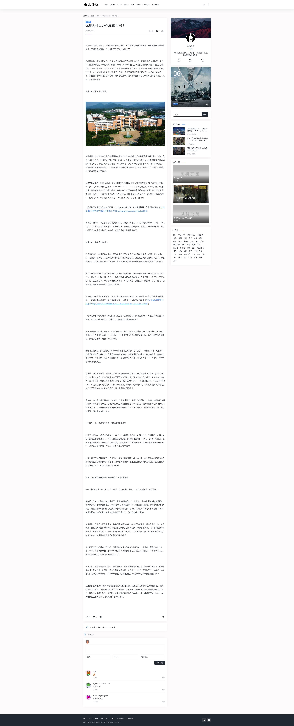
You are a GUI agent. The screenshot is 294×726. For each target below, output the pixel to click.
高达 (175, 260)
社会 (193, 254)
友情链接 (146, 4)
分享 (132, 4)
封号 (180, 241)
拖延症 (175, 248)
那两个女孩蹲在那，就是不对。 (185, 198)
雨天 (185, 257)
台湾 (185, 238)
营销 (204, 254)
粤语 (198, 254)
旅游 (188, 248)
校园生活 (106, 627)
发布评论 (159, 663)
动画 (180, 238)
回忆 (190, 238)
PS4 (174, 235)
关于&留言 (155, 4)
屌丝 (197, 241)
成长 (193, 244)
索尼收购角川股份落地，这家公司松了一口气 (197, 149)
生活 (175, 254)
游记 (185, 251)
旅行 (193, 248)
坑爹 (195, 238)
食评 (195, 257)
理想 (195, 251)
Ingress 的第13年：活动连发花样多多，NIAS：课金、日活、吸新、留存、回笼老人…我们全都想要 (197, 129)
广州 (202, 241)
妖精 (94, 671)
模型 (175, 251)
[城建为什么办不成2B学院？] (125, 124)
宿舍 (99, 627)
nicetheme (117, 722)
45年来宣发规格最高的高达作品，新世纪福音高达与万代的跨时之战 (197, 139)
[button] (162, 617)
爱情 (190, 251)
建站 (138, 4)
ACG (112, 4)
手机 (198, 244)
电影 (180, 254)
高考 (200, 257)
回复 (163, 677)
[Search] (209, 4)
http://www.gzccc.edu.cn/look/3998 (131, 211)
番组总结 (187, 254)
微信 (183, 244)
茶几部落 (102, 722)
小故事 (186, 241)
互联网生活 (191, 235)
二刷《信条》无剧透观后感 (184, 99)
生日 (200, 251)
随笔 (125, 4)
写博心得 (200, 235)
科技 (119, 4)
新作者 (182, 248)
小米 (192, 241)
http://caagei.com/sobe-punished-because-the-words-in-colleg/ (120, 304)
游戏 (180, 251)
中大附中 (181, 235)
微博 (188, 244)
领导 (113, 627)
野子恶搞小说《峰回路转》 (183, 218)
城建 (93, 627)
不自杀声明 (178, 178)
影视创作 (176, 244)
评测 (175, 257)
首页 (106, 4)
